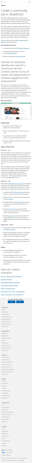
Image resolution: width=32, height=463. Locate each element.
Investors (3, 438)
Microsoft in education (6, 357)
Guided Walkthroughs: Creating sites (10, 282)
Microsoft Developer (5, 407)
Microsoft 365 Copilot (6, 395)
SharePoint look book (23, 48)
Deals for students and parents (7, 371)
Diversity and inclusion (6, 440)
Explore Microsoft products (6, 324)
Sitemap (3, 458)
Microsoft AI (4, 381)
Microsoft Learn (4, 409)
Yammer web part (13, 209)
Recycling (9, 460)
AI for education (5, 374)
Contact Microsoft (9, 458)
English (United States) (8, 449)
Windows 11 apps (5, 326)
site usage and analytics (9, 229)
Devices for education (6, 359)
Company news (4, 433)
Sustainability (4, 445)
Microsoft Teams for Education (7, 362)
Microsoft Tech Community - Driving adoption (13, 291)
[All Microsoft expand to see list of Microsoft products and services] (2, 2)
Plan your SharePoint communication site (11, 276)
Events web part (9, 199)
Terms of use (19, 458)
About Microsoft (5, 431)
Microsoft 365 (4, 388)
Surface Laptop (4, 312)
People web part (19, 202)
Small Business (4, 398)
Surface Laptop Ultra (5, 314)
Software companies (5, 419)
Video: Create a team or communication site (12, 294)
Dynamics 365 (4, 385)
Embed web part (9, 216)
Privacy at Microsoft (5, 436)
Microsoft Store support (6, 338)
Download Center (5, 335)
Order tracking (4, 343)
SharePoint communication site (16, 183)
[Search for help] (5, 2)
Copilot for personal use (6, 321)
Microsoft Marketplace (6, 417)
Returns (3, 340)
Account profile (4, 333)
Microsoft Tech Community (6, 414)
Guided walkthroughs (11, 53)
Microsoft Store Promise (6, 347)
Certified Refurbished (5, 345)
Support (3, 5)
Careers (3, 428)
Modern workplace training (8, 288)
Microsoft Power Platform (6, 390)
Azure (3, 404)
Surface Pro (4, 309)
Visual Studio (4, 421)
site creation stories (20, 56)
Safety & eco (4, 460)
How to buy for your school (6, 366)
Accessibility (4, 443)
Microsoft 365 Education (6, 364)
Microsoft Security (5, 383)
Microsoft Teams (5, 393)
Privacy (14, 458)
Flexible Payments (5, 350)
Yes (12, 302)
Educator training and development (8, 369)
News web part (18, 192)
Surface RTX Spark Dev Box (6, 316)
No (20, 302)
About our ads (14, 460)
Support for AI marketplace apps (7, 412)
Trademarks (24, 458)
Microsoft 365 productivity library (9, 285)
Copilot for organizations (6, 319)
